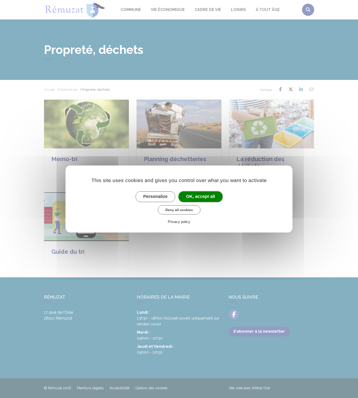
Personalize (155, 196)
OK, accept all (200, 196)
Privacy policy (179, 222)
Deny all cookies (179, 210)
